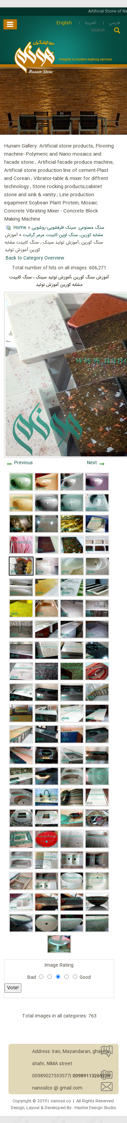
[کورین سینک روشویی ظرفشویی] (97, 742)
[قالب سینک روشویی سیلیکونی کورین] (72, 826)
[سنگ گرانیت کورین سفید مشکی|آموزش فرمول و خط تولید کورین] (47, 679)
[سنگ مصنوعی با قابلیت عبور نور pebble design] (21, 532)
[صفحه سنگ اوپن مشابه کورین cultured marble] (97, 721)
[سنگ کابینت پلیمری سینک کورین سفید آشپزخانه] (21, 658)
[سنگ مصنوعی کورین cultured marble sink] (47, 910)
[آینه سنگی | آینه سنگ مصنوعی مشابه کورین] (97, 826)
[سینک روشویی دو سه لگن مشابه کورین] (47, 700)
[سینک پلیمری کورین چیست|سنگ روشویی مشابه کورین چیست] (97, 490)
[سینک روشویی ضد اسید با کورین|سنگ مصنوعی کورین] (47, 847)
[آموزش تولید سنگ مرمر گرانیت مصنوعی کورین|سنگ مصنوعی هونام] (47, 595)
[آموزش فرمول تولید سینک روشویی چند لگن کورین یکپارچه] (72, 700)
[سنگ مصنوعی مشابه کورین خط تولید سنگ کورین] (97, 574)
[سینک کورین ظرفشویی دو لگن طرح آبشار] (97, 868)
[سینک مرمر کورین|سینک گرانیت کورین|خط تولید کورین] (72, 511)
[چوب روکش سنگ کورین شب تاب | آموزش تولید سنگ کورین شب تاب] (72, 679)
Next (92, 463)
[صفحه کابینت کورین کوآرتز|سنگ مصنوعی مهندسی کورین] (47, 532)
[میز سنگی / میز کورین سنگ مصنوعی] (59, 952)
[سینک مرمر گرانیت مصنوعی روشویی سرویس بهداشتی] (47, 490)
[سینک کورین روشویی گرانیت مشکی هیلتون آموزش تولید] (97, 658)
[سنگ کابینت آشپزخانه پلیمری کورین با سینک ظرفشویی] (47, 616)
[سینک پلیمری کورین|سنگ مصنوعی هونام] (97, 511)
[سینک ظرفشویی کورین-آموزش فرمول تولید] (72, 910)
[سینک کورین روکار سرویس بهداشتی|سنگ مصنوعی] (72, 931)
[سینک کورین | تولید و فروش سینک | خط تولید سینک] (21, 910)
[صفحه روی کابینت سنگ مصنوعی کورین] (21, 721)
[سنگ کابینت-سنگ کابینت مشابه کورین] (21, 763)
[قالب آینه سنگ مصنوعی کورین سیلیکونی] (21, 826)
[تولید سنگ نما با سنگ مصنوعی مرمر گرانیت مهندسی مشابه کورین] (21, 553)
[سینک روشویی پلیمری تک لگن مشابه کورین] (47, 763)
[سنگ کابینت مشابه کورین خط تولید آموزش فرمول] (47, 574)
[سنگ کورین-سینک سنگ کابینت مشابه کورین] (47, 553)
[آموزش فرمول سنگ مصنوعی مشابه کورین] (97, 553)
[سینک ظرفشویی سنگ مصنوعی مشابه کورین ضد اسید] (47, 742)
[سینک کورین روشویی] (47, 931)
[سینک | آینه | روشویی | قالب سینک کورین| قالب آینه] (72, 805)
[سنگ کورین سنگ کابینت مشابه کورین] (72, 553)
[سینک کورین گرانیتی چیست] (97, 931)
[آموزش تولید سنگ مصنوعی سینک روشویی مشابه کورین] (72, 490)
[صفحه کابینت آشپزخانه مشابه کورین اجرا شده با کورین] (47, 721)
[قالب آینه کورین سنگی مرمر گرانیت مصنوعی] (21, 847)
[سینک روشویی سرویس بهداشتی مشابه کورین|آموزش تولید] (47, 784)
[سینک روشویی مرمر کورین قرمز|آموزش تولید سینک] (97, 679)
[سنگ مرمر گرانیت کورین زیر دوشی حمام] (97, 532)
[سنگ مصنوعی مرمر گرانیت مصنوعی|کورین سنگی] (21, 784)
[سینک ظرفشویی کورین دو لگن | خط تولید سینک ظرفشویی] (72, 847)
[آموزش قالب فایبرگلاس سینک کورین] (21, 595)
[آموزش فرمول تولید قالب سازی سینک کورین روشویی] (72, 574)
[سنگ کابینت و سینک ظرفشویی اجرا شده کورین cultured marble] (97, 700)
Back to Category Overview (35, 258)
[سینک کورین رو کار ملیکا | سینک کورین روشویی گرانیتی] (97, 910)
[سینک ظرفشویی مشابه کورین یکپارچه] (97, 616)
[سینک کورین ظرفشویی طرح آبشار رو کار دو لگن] (21, 889)
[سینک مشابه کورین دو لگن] (21, 868)
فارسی (113, 23)
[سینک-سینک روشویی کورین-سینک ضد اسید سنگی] (97, 763)
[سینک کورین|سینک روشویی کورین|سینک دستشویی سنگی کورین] (47, 511)
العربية (89, 23)
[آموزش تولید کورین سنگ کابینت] (21, 805)
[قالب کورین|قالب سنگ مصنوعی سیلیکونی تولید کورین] (47, 826)
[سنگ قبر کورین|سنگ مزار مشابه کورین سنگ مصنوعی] (97, 595)
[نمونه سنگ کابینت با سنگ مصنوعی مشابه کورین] (72, 721)
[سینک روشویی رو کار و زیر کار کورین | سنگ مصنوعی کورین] (72, 889)
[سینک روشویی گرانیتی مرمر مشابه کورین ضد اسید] (21, 679)
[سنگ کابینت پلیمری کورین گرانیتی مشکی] (97, 637)
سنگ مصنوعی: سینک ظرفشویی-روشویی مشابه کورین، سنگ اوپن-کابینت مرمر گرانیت (63, 231)
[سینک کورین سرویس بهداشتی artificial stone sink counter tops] (72, 868)
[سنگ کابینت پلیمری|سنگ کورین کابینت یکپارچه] (72, 616)
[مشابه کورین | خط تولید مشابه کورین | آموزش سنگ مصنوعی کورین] (97, 847)
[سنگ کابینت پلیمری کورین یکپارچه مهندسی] (47, 637)
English (64, 23)
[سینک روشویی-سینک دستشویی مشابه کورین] (21, 511)
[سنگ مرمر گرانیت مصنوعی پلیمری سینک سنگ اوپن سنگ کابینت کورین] (72, 742)
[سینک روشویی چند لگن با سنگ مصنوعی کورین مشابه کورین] (72, 595)
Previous (23, 463)
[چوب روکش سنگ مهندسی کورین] (72, 658)
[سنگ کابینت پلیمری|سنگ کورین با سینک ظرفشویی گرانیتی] (21, 637)
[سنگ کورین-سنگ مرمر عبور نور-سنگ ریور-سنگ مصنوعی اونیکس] (72, 532)
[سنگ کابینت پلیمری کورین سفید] (72, 637)
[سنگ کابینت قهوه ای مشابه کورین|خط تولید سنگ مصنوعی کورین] (21, 742)
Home (20, 227)
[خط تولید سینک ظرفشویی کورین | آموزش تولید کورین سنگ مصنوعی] (47, 889)
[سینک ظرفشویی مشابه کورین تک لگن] (72, 763)
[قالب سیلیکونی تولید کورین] (97, 805)
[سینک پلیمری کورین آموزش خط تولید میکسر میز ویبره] (97, 784)
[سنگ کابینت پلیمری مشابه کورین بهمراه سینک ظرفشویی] (21, 616)
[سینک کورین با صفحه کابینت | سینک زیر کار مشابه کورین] (21, 931)
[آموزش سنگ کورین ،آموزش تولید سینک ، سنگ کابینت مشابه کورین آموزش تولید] (21, 574)
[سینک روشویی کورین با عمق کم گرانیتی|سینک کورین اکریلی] (97, 889)
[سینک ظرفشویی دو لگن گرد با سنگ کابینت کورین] (72, 784)
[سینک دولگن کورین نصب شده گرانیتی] (47, 805)
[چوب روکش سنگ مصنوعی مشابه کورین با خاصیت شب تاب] (47, 658)
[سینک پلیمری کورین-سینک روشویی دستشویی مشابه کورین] (21, 490)
